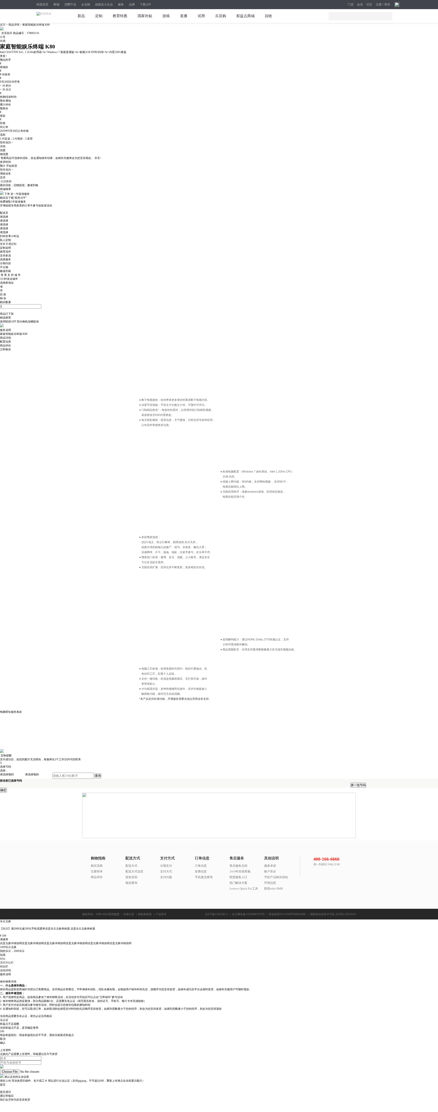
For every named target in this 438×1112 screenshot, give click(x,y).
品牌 (132, 4)
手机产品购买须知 (276, 877)
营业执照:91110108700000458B (287, 914)
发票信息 (201, 871)
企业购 (85, 4)
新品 (81, 16)
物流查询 (131, 882)
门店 (351, 4)
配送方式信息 (134, 871)
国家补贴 (145, 16)
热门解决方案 (238, 882)
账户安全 (270, 871)
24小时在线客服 (239, 871)
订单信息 (201, 865)
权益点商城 (245, 16)
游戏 (166, 16)
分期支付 (166, 865)
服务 (121, 4)
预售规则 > (6, 142)
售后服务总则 (238, 865)
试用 (201, 16)
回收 (268, 16)
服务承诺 (270, 865)
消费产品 (70, 4)
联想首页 (42, 4)
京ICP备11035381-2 (216, 914)
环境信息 (270, 882)
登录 (387, 4)
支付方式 (166, 871)
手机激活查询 (204, 877)
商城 (56, 4)
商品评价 (97, 877)
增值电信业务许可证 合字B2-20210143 (333, 914)
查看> (98, 158)
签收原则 (131, 877)
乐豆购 (220, 16)
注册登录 (97, 871)
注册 (379, 4)
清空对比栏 (7, 962)
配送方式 (131, 865)
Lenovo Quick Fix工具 (243, 888)
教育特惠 (120, 16)
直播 (183, 16)
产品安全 (161, 914)
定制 (98, 16)
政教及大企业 (104, 4)
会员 (360, 4)
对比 (2, 958)
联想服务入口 (238, 877)
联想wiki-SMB (273, 888)
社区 (369, 4)
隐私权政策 (145, 914)
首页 (3, 24)
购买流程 (97, 865)
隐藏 (2, 954)
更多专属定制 (8, 244)
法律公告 (128, 914)
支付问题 (166, 877)
